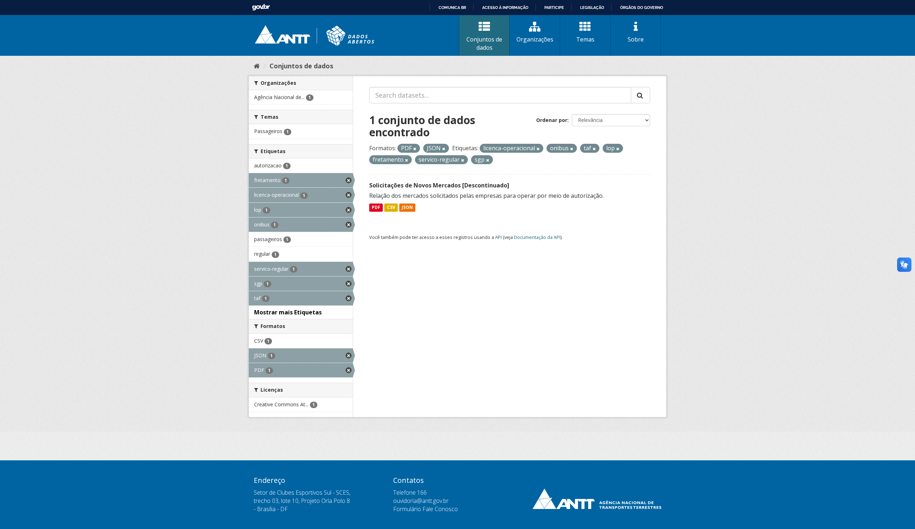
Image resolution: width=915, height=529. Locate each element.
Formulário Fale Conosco (425, 509)
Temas (585, 39)
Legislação (592, 7)
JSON (407, 208)
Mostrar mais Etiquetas (288, 312)
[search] (640, 95)
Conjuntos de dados (484, 43)
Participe (554, 7)
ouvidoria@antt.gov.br (421, 501)
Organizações (534, 39)
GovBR (261, 7)
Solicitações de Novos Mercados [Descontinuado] (439, 185)
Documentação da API (537, 237)
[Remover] (414, 148)
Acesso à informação (505, 7)
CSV (391, 208)
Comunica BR (452, 7)
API (498, 237)
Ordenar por (551, 120)
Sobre (636, 39)
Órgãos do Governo (641, 7)
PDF (376, 208)
